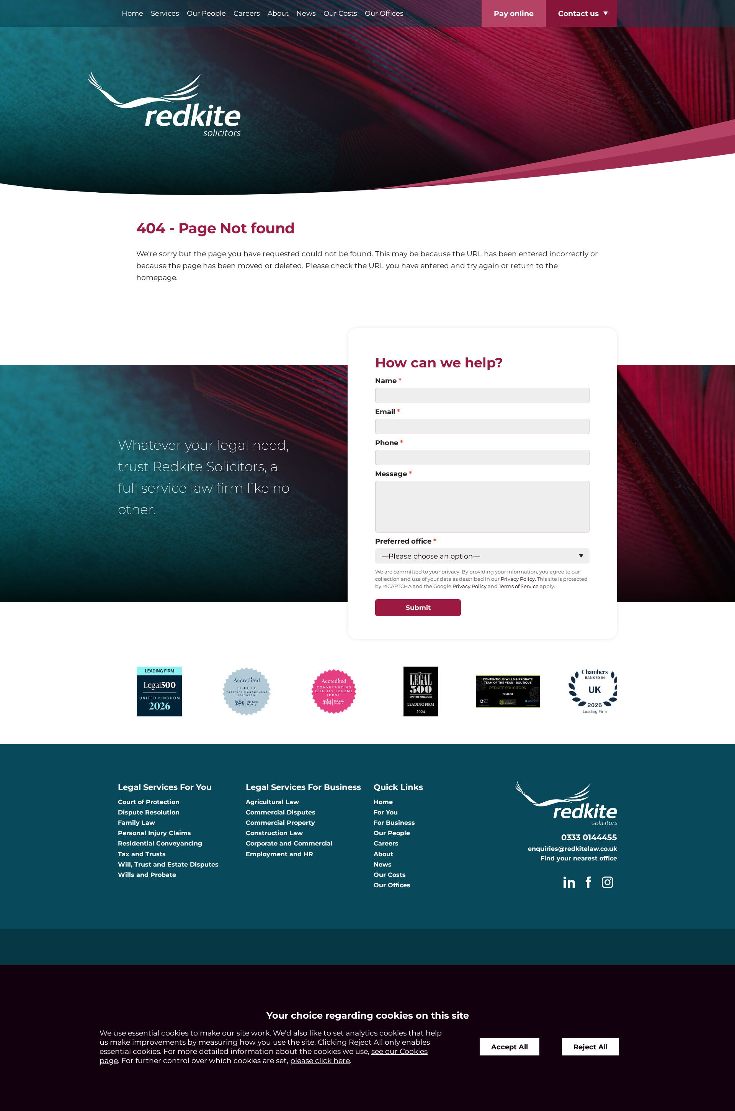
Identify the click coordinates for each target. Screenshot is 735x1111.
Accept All (509, 1047)
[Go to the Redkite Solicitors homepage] (367, 104)
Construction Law (274, 833)
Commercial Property (280, 822)
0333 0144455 (589, 837)
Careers (247, 13)
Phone (386, 443)
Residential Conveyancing (160, 843)
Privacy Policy (469, 586)
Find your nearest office (579, 858)
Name (386, 381)
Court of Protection (149, 802)
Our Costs (340, 13)
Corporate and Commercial (289, 843)
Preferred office (403, 541)
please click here (320, 1060)
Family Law (136, 822)
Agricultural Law (272, 802)
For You (386, 812)
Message (391, 474)
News (306, 13)
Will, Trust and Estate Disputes (168, 864)
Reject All (590, 1047)
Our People (206, 13)
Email (385, 412)
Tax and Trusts (142, 854)
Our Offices (384, 13)
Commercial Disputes (280, 812)
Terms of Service (519, 586)
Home (132, 13)
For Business (394, 822)
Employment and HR (279, 854)
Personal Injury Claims (154, 833)
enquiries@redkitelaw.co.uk (572, 848)
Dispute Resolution (149, 812)
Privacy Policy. (518, 579)
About (278, 13)
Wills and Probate (147, 874)
